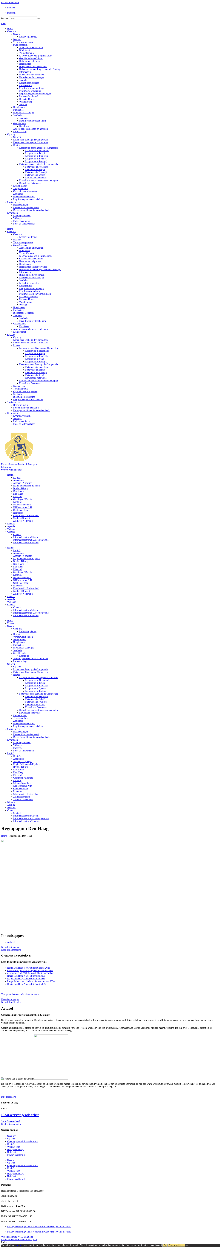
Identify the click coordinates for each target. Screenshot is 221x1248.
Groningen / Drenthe (23, 499)
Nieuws (11, 523)
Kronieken (24, 126)
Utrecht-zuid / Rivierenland (26, 515)
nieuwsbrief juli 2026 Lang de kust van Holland (30, 970)
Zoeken (4, 18)
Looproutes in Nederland (37, 150)
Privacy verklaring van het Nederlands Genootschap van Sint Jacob (39, 1226)
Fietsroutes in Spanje (35, 175)
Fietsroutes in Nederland (36, 166)
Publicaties (18, 110)
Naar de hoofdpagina (11, 950)
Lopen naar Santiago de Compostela (30, 139)
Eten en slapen (20, 185)
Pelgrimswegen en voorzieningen (35, 93)
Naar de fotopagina (10, 947)
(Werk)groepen (20, 45)
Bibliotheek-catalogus (23, 647)
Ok (165, 1245)
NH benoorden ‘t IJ (22, 507)
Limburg (17, 502)
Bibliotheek (24, 50)
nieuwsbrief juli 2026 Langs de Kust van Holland (30, 973)
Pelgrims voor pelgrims (30, 91)
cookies (18, 1245)
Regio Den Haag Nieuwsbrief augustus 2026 (28, 967)
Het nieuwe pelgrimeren (30, 61)
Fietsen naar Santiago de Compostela (30, 142)
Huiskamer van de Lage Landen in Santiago (40, 69)
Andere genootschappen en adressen (30, 129)
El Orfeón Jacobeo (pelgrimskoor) (35, 55)
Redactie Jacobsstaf (28, 96)
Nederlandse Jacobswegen (31, 77)
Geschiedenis (19, 123)
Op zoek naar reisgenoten (25, 191)
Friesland (17, 496)
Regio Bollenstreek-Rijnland (26, 485)
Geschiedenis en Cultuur (31, 58)
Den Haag (18, 493)
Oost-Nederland (20, 510)
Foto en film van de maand (26, 207)
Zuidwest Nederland (23, 521)
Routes (16, 145)
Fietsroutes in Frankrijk (36, 172)
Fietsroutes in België (35, 169)
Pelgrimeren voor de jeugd (31, 88)
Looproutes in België (35, 153)
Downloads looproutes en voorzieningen (38, 180)
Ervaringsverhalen (22, 215)
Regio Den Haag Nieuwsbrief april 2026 (26, 984)
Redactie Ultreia (27, 99)
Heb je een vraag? (15, 1149)
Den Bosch (18, 491)
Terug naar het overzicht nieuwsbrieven (20, 994)
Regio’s (10, 475)
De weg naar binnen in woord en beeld (31, 210)
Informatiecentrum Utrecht (25, 537)
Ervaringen (12, 213)
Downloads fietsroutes (35, 177)
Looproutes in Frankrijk (36, 156)
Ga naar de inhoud (10, 2)
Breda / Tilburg (20, 488)
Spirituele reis (13, 202)
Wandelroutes (25, 101)
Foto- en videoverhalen (24, 223)
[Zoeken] (38, 18)
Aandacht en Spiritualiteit (31, 47)
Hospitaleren (25, 63)
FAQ (3, 23)
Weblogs (17, 218)
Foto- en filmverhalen (23, 750)
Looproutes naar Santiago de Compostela (38, 147)
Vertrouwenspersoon (23, 42)
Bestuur (17, 39)
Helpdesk (11, 1152)
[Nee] (186, 1245)
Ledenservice (25, 85)
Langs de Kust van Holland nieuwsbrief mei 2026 (31, 981)
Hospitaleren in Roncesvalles (33, 66)
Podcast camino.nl (22, 221)
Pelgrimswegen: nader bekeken (28, 199)
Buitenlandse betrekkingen (32, 74)
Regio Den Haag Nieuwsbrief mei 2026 (26, 978)
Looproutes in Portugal (36, 161)
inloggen (11, 7)
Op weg (11, 134)
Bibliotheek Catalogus (23, 112)
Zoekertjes (18, 194)
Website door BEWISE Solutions (17, 1237)
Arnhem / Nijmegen (22, 483)
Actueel (11, 942)
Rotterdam (18, 512)
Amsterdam (18, 480)
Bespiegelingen (20, 204)
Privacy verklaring (16, 1155)
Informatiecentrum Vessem (25, 542)
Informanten (25, 72)
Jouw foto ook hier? (10, 1121)
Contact (11, 531)
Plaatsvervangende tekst (20, 1115)
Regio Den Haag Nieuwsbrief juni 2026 (26, 976)
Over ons (11, 31)
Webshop (11, 529)
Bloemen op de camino (24, 196)
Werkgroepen (19, 639)
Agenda (11, 526)
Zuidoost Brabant (21, 518)
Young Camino (26, 53)
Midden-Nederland (22, 504)
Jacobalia (17, 115)
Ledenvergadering (28, 36)
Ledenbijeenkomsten (29, 82)
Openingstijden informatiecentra (22, 1141)
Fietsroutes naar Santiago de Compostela (38, 164)
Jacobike (23, 80)
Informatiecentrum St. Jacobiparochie (31, 540)
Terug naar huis (20, 188)
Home (10, 28)
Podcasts (17, 748)
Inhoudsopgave (8, 1096)
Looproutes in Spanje (35, 158)
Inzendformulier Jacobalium (32, 120)
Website (23, 104)
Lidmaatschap (19, 131)
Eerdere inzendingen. (11, 1124)
